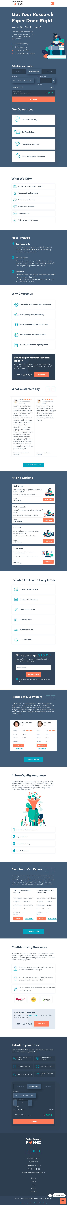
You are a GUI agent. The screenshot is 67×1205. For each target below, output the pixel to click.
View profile (19, 748)
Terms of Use (33, 1203)
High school (18, 71)
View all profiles (33, 759)
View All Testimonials (33, 465)
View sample (31, 918)
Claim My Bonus (33, 674)
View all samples (33, 931)
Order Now (33, 99)
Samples (33, 1191)
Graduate (49, 71)
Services (33, 1181)
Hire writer (18, 745)
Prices (33, 1185)
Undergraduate (34, 71)
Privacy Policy (24, 1203)
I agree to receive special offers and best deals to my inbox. (35, 680)
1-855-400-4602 (23, 374)
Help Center (33, 1015)
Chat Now (41, 1024)
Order (20, 918)
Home (33, 1178)
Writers (33, 1188)
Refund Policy (43, 1203)
